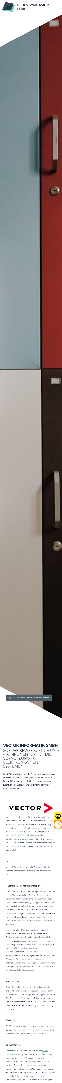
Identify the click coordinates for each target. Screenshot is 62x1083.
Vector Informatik (13, 846)
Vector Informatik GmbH (17, 835)
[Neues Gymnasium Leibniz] (25, 11)
